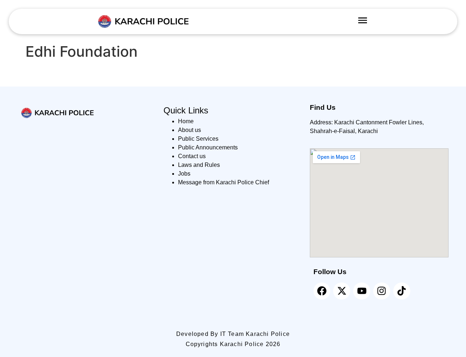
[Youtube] (361, 291)
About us (189, 130)
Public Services (198, 139)
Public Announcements (208, 147)
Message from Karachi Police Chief (223, 182)
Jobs (184, 174)
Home (186, 121)
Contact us (192, 156)
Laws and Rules (199, 165)
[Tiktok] (401, 291)
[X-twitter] (341, 291)
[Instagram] (381, 291)
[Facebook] (322, 291)
